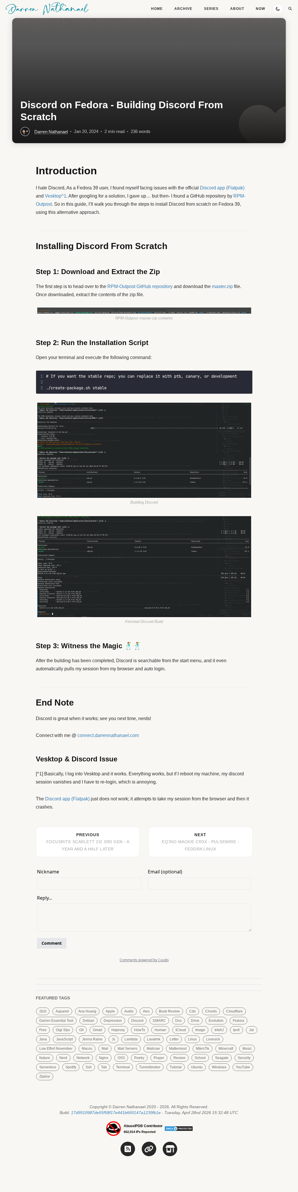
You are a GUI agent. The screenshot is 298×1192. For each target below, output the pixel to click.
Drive (195, 1021)
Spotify (70, 1067)
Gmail (97, 1030)
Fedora (238, 1021)
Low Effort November (55, 1049)
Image (200, 1030)
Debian (88, 1021)
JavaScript (64, 1039)
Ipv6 (236, 1030)
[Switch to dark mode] (278, 9)
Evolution (216, 1021)
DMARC (159, 1021)
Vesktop (53, 195)
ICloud (180, 1030)
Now (260, 9)
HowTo (139, 1030)
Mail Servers (127, 1049)
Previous (88, 841)
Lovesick (213, 1039)
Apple (110, 1011)
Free (43, 1030)
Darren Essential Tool (56, 1021)
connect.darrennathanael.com (108, 735)
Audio (129, 1011)
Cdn (192, 1011)
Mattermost (178, 1049)
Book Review (169, 1011)
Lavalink (153, 1039)
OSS (121, 1058)
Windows (219, 1067)
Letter (174, 1039)
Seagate (221, 1058)
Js (113, 1039)
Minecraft (226, 1049)
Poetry (139, 1058)
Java (43, 1039)
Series (211, 9)
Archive (183, 9)
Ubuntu (197, 1067)
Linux (192, 1039)
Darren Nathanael (47, 8)
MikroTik (202, 1049)
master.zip (222, 286)
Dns (178, 1021)
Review (179, 1058)
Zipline (44, 1076)
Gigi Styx (63, 1030)
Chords (211, 1011)
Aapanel (62, 1011)
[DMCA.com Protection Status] (178, 1128)
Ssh (89, 1067)
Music (247, 1049)
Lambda (131, 1039)
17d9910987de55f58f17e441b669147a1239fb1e (116, 1112)
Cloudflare (234, 1011)
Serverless (47, 1067)
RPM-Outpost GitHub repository (140, 286)
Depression (113, 1021)
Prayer (159, 1058)
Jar (251, 1030)
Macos (87, 1049)
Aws (146, 1011)
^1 (63, 195)
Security (244, 1058)
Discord (137, 1021)
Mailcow (153, 1049)
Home (157, 9)
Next (200, 841)
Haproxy (118, 1030)
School (200, 1058)
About (237, 9)
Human (160, 1030)
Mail (105, 1049)
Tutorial (176, 1067)
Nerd (63, 1058)
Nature (44, 1058)
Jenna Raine (92, 1039)
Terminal (123, 1067)
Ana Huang (87, 1011)
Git (81, 1030)
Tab (104, 1067)
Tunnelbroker (149, 1067)
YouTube (243, 1067)
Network (83, 1058)
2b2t (42, 1011)
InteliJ (219, 1030)
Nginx (103, 1058)
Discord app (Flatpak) (222, 187)
